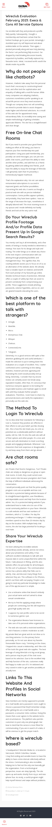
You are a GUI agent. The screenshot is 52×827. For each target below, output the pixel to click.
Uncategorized (13, 795)
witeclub (30, 505)
